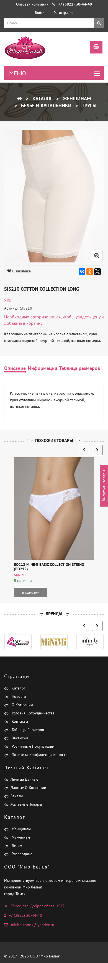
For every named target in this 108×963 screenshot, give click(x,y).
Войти (39, 12)
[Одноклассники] (89, 271)
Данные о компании (28, 787)
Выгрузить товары (103, 485)
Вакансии (19, 737)
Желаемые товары (26, 804)
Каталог (41, 98)
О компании (22, 704)
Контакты (19, 721)
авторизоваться (45, 317)
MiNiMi (20, 575)
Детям (16, 845)
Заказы (17, 795)
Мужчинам (20, 837)
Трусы (88, 105)
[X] (97, 271)
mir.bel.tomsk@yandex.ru (32, 924)
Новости (18, 696)
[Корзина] (93, 48)
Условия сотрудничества (33, 713)
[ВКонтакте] (82, 271)
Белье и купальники (45, 105)
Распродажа (21, 853)
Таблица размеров (79, 368)
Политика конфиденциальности (39, 754)
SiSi (7, 300)
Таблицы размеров (27, 729)
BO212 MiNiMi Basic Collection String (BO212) (49, 566)
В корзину (30, 593)
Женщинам (76, 98)
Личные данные (24, 779)
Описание (15, 368)
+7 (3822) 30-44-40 (25, 915)
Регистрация (63, 12)
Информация (42, 368)
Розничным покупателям (33, 746)
